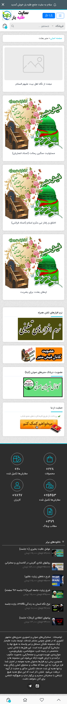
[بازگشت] (58, 700)
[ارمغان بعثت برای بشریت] (33, 262)
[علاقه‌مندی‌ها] (42, 700)
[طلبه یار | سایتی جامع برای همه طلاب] (15, 15)
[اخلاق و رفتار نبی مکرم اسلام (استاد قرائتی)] (33, 193)
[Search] (13, 26)
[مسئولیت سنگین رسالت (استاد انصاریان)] (33, 123)
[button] (3, 4)
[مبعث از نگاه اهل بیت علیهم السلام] (33, 64)
